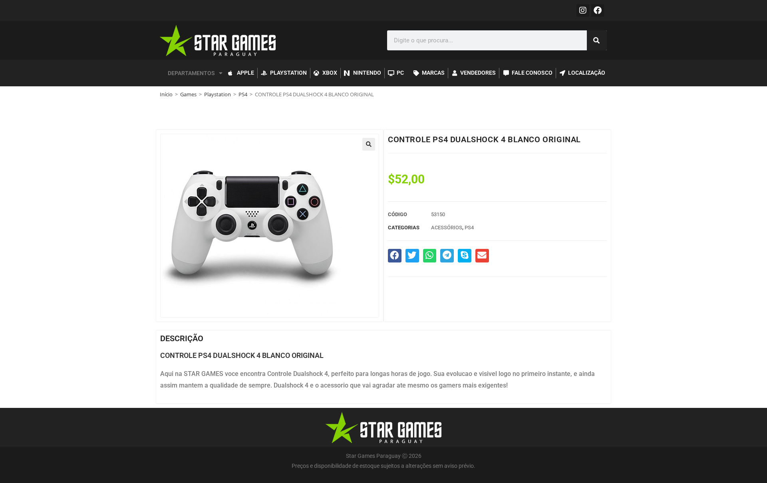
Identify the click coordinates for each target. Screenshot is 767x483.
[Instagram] (582, 10)
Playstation (217, 94)
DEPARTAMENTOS (191, 73)
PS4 (242, 94)
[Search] (597, 40)
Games (188, 94)
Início (166, 94)
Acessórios (446, 228)
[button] (368, 144)
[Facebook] (597, 10)
